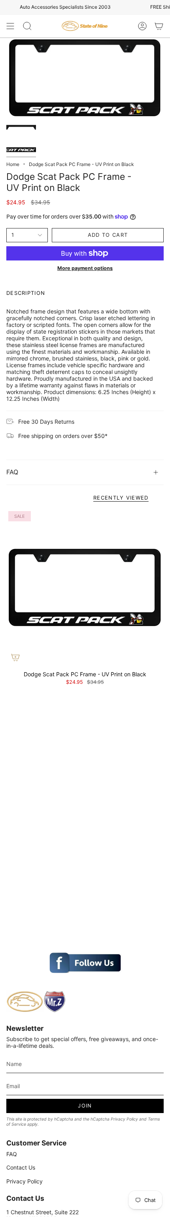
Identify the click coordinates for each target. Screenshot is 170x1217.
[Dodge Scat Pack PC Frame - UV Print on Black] (85, 587)
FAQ (12, 472)
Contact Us (20, 1167)
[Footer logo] (36, 1001)
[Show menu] (10, 26)
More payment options (85, 268)
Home (12, 164)
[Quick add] (15, 657)
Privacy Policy (124, 1119)
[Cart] (159, 26)
